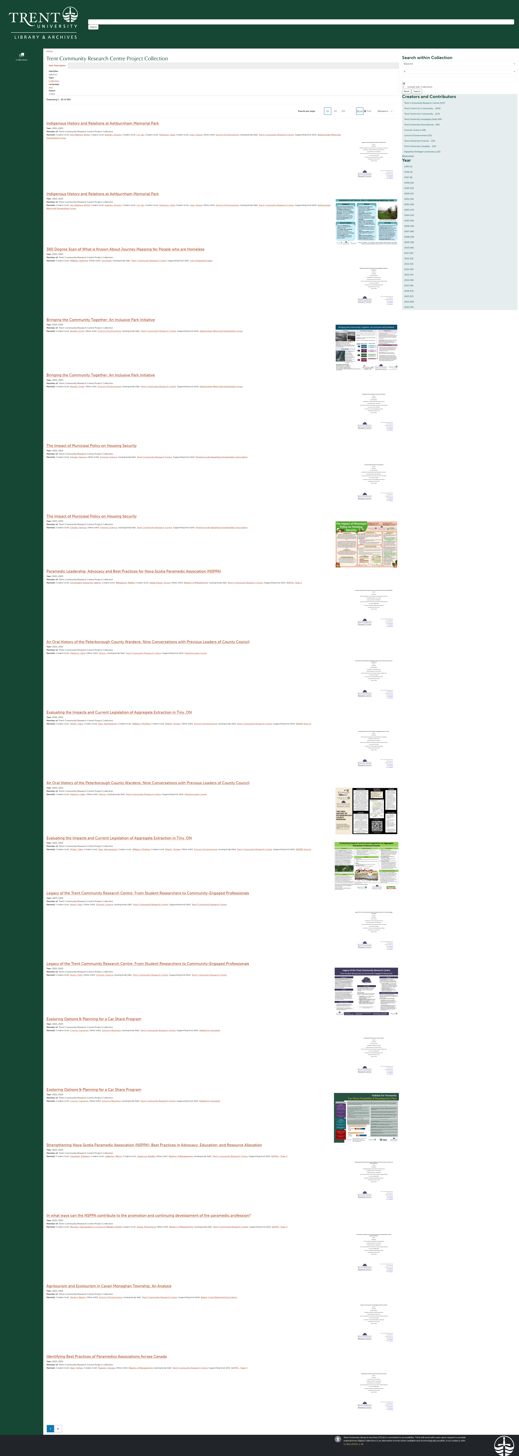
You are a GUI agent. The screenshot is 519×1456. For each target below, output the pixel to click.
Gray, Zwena (196, 134)
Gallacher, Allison (113, 1156)
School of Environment (227, 134)
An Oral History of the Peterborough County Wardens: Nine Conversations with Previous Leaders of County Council (147, 642)
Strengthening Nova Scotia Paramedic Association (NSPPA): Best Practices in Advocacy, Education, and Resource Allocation (154, 1145)
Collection (54, 81)
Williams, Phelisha (141, 723)
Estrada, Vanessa (78, 457)
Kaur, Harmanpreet (107, 723)
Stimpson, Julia (167, 134)
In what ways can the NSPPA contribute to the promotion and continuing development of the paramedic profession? (148, 1215)
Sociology (107, 260)
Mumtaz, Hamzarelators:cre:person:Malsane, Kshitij (96, 1227)
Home (49, 51)
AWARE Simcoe (303, 723)
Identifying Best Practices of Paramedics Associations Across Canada (106, 1356)
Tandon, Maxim (77, 1297)
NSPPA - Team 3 (239, 1368)
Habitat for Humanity (209, 1030)
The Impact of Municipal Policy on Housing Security (91, 445)
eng (51, 87)
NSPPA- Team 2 (279, 1227)
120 (343, 111)
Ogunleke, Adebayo (80, 1156)
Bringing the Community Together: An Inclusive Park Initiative (100, 319)
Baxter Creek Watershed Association (219, 1297)
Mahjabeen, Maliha (125, 582)
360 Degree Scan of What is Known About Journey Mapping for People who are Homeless (125, 249)
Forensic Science (108, 457)
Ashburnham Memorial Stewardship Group (221, 331)
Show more (408, 156)
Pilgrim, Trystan (172, 723)
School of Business (111, 1030)
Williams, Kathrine (79, 260)
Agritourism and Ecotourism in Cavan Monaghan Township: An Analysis (109, 1286)
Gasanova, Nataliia (146, 1156)
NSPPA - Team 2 (279, 1156)
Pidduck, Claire (77, 653)
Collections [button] (21, 60)
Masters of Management (196, 582)
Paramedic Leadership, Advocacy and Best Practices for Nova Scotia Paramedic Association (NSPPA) (133, 571)
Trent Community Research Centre (276, 134)
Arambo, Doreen (113, 134)
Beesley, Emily (77, 331)
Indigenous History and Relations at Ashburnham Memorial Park (102, 123)
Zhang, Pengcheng (146, 1227)
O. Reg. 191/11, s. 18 (353, 1444)
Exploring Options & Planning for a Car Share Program (93, 1019)
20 (327, 111)
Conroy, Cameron (79, 1030)
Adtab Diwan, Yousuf (160, 582)
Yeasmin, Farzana (106, 1368)
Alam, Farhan (76, 1368)
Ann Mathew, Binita (80, 134)
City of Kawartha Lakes (201, 260)
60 (335, 111)
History (102, 653)
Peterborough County (196, 653)
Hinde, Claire (76, 723)
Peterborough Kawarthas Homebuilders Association (222, 457)
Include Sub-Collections (419, 87)
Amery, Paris (76, 904)
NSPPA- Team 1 (294, 582)
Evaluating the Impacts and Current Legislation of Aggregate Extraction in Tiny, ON (119, 712)
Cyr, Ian (140, 134)
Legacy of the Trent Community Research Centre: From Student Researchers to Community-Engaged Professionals (147, 893)
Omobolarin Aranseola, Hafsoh (85, 582)
